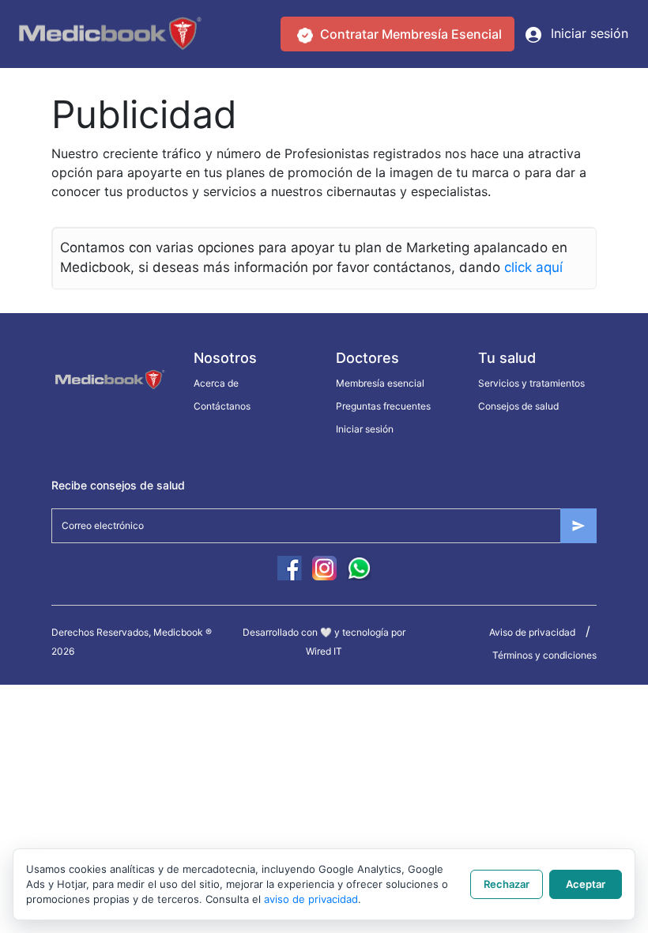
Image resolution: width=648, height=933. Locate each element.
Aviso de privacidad (532, 632)
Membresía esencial (380, 383)
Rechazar (506, 884)
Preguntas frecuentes (383, 406)
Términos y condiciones (544, 655)
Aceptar (585, 884)
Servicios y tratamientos (531, 383)
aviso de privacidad (311, 899)
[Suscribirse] (578, 525)
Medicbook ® (182, 632)
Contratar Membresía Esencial (409, 34)
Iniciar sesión (587, 33)
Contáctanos (222, 406)
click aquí (533, 267)
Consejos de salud (518, 406)
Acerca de (216, 383)
